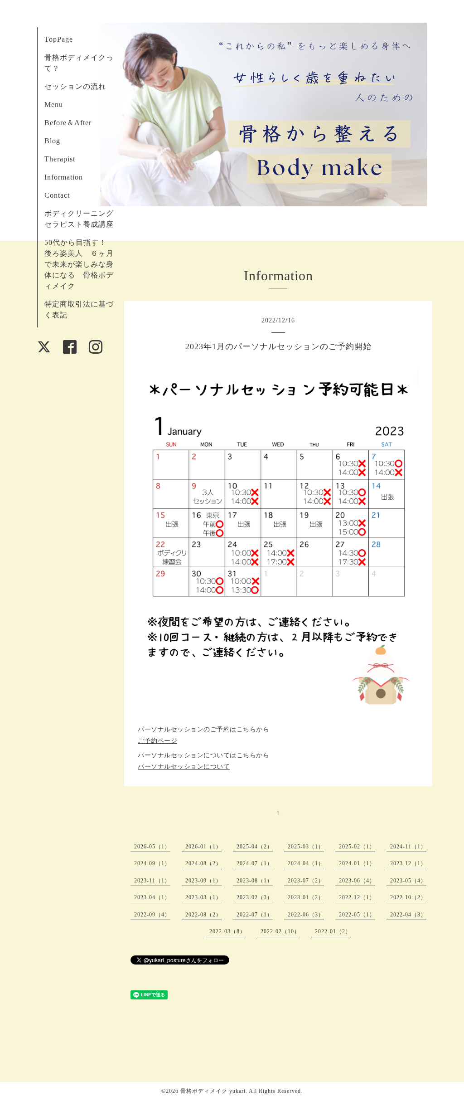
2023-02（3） (255, 897)
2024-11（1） (408, 846)
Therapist (59, 159)
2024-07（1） (255, 863)
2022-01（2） (333, 931)
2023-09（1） (203, 880)
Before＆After (68, 123)
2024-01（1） (357, 863)
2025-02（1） (357, 846)
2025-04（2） (255, 846)
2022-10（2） (408, 897)
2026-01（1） (203, 846)
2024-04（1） (306, 863)
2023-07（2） (306, 880)
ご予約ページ (157, 740)
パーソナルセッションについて (184, 766)
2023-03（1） (203, 897)
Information (63, 177)
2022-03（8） (227, 931)
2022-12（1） (357, 897)
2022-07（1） (255, 914)
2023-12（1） (408, 863)
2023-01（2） (306, 897)
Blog (52, 141)
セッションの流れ (75, 86)
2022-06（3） (306, 914)
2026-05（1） (152, 846)
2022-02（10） (280, 931)
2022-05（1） (357, 914)
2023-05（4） (408, 880)
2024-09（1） (152, 863)
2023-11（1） (152, 880)
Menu (53, 104)
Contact (57, 195)
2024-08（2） (203, 863)
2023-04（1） (152, 897)
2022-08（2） (203, 914)
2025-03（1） (306, 846)
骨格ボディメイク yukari (213, 1091)
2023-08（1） (255, 880)
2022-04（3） (408, 914)
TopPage (58, 39)
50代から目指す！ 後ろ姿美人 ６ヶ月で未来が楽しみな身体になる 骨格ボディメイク (79, 264)
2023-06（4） (357, 880)
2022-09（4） (152, 914)
